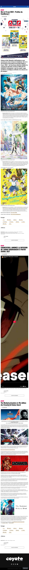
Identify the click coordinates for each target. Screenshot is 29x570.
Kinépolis (16, 232)
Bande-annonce (12, 388)
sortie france (22, 388)
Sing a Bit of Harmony (21, 233)
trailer (25, 388)
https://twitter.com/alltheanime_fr (16, 214)
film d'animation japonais (4, 232)
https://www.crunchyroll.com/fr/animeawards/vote (8, 449)
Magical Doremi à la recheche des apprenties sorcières (8, 233)
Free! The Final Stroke (11, 232)
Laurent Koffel (4, 254)
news (17, 233)
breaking (16, 388)
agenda (6, 388)
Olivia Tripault (4, 16)
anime (9, 388)
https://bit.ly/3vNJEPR (14, 212)
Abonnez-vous (25, 568)
